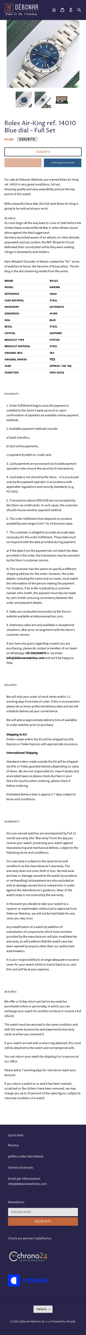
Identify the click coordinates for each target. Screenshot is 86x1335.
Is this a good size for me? (62, 162)
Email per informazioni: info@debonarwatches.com (27, 1181)
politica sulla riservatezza (25, 1156)
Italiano (42, 1309)
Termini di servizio (20, 1167)
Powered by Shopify (64, 1322)
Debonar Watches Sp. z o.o (36, 1322)
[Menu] (54, 9)
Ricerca (13, 1145)
